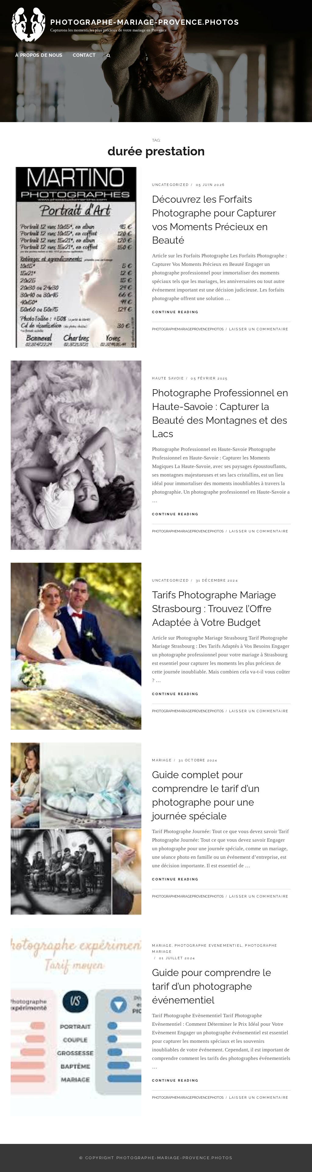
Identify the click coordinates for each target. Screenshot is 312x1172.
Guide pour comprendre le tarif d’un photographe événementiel (211, 986)
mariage (162, 760)
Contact (84, 55)
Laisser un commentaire (259, 329)
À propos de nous (38, 55)
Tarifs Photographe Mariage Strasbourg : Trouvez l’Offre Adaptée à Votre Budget (214, 608)
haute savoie (168, 378)
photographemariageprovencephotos (188, 329)
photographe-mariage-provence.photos (144, 22)
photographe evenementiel (208, 946)
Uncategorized (170, 185)
